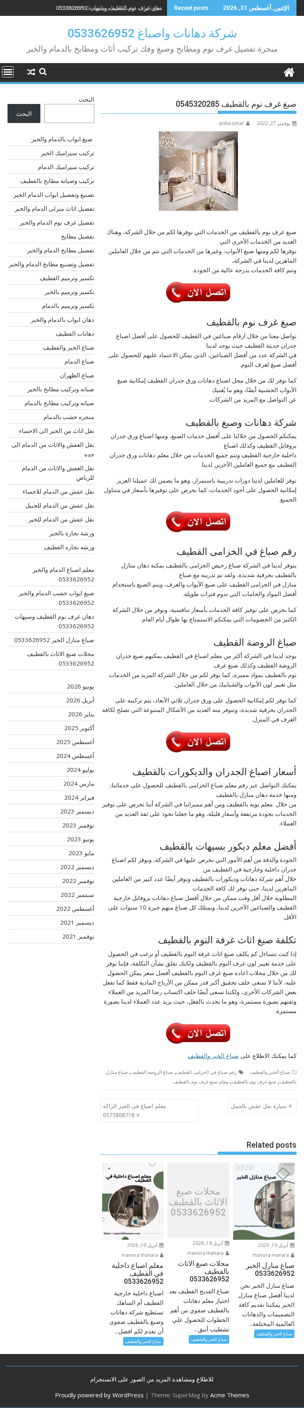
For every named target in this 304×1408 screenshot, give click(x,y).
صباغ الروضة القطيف (152, 1072)
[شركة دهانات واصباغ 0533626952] (288, 71)
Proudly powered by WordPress (99, 1395)
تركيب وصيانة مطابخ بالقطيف (57, 181)
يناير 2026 (81, 714)
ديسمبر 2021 (77, 922)
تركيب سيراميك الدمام (66, 167)
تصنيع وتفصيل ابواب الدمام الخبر (53, 194)
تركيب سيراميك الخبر (67, 153)
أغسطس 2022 (75, 908)
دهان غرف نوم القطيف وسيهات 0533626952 (109, 8)
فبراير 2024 (79, 797)
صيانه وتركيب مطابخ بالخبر (60, 389)
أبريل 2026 (80, 700)
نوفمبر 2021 (78, 936)
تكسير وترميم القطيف (67, 278)
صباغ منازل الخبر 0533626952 (54, 640)
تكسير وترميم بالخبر (69, 292)
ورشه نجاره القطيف (69, 547)
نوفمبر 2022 (78, 881)
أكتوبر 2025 (79, 728)
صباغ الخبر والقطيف (213, 1056)
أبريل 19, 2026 (273, 1245)
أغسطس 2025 (75, 742)
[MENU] (8, 71)
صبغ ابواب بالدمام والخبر (62, 139)
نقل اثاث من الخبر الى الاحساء (56, 431)
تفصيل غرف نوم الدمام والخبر (57, 222)
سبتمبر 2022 (77, 894)
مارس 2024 (78, 783)
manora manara (271, 1255)
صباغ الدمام (79, 361)
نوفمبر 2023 (78, 825)
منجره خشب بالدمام (69, 417)
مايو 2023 (81, 853)
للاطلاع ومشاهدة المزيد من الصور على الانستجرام (152, 1379)
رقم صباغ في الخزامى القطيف (206, 1072)
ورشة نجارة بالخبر (71, 533)
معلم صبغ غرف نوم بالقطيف (200, 1081)
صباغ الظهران (77, 375)
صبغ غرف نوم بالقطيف (254, 1081)
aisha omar (231, 123)
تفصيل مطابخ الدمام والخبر (60, 250)
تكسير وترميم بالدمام (68, 306)
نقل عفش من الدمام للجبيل (59, 505)
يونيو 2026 (80, 686)
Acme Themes (229, 1395)
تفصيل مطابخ (77, 236)
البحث (86, 99)
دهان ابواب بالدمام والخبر (62, 319)
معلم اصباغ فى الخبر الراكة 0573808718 (134, 1110)
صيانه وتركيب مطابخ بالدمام (59, 403)
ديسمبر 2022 (77, 867)
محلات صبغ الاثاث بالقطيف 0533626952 (198, 1202)
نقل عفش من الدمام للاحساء (58, 491)
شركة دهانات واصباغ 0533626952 (152, 33)
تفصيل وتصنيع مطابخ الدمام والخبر (51, 264)
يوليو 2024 (80, 769)
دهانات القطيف (75, 333)
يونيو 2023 (80, 839)
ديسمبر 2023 (77, 811)
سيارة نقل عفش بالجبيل (259, 1106)
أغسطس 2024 (75, 756)
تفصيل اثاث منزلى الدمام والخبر (54, 208)
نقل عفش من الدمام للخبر (61, 519)
